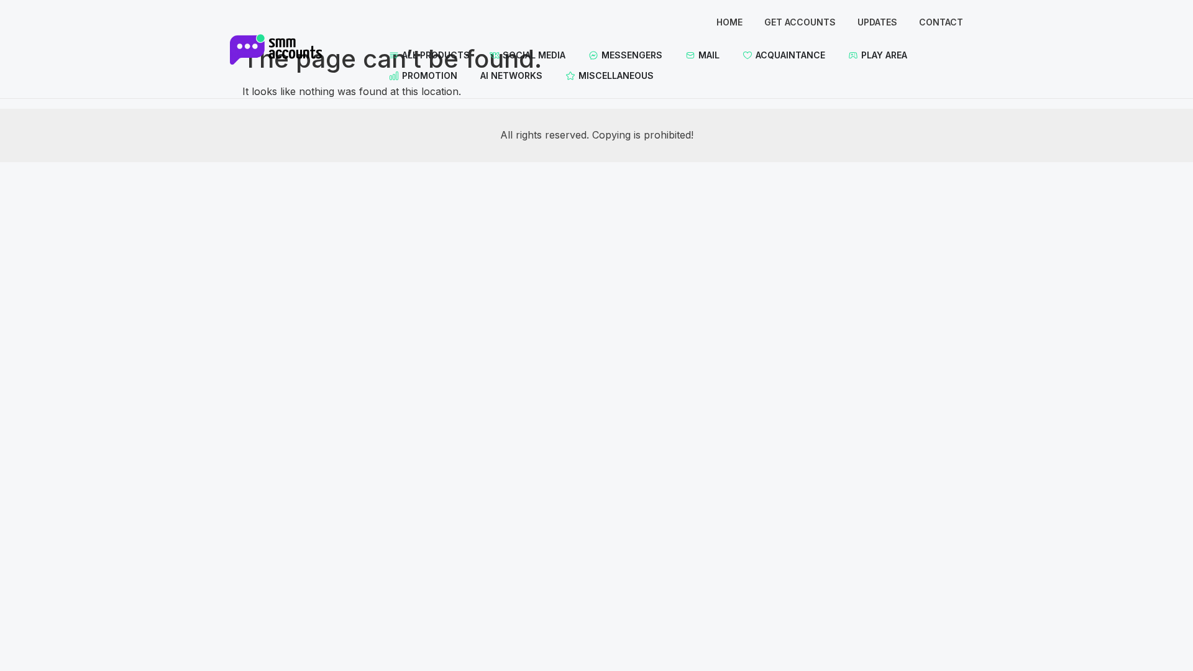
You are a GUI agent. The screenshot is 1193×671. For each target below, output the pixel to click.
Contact (941, 22)
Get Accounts (800, 22)
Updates (877, 22)
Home (729, 22)
